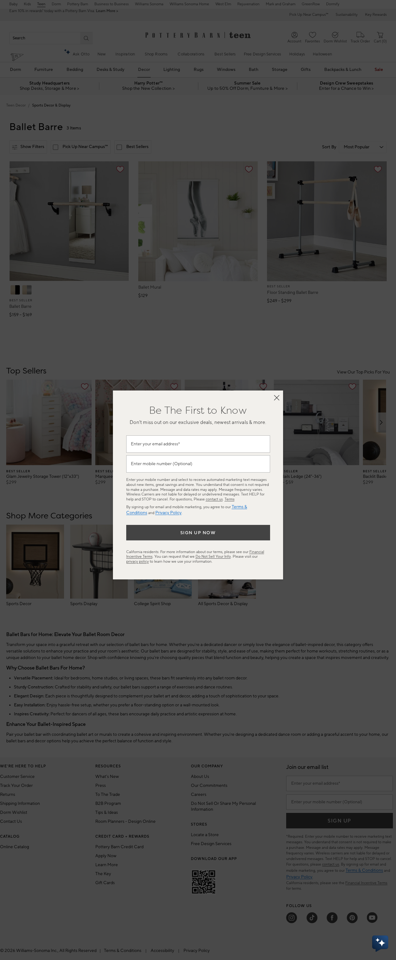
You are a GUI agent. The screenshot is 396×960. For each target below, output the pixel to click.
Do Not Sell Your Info (213, 556)
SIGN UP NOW (198, 533)
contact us (214, 499)
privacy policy (137, 561)
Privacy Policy (168, 513)
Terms (230, 499)
